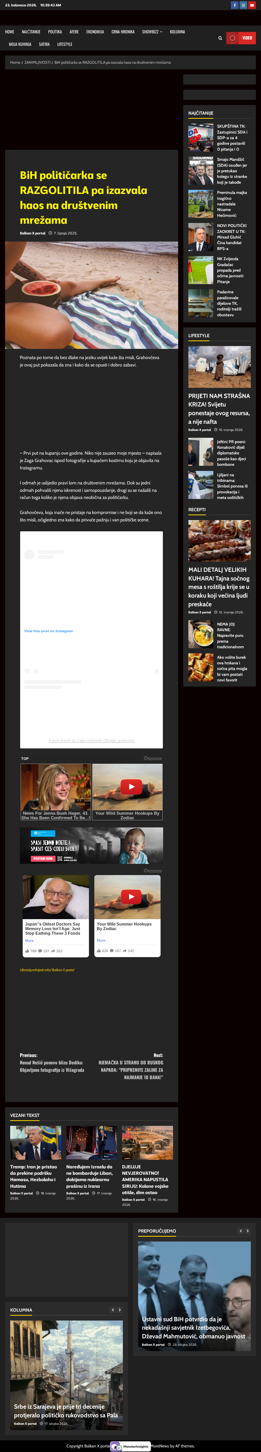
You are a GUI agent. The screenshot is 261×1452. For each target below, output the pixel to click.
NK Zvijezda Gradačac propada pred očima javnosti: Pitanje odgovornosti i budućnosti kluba (200, 270)
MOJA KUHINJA (20, 44)
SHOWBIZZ (150, 32)
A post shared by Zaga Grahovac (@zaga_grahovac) (91, 740)
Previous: (52, 1062)
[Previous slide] (113, 1310)
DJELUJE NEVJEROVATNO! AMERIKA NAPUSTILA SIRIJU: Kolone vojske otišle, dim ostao (145, 1179)
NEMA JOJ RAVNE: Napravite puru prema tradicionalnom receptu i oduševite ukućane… (200, 634)
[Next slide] (119, 1310)
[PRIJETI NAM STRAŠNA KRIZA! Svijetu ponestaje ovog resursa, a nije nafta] (219, 367)
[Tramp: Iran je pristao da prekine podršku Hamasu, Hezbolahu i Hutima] (35, 1143)
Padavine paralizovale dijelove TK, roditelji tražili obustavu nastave (200, 303)
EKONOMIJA (95, 32)
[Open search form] (220, 38)
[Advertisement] (91, 112)
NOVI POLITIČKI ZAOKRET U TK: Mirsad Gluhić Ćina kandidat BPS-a (200, 237)
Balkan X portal (32, 233)
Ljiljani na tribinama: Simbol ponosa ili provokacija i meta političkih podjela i (200, 485)
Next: (131, 1066)
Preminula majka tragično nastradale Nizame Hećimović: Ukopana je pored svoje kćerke (200, 204)
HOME (9, 32)
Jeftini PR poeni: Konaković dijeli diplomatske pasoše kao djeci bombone (200, 452)
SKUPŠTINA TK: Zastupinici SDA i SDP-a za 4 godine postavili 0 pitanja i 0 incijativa (200, 138)
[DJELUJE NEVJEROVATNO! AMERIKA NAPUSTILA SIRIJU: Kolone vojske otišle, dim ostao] (147, 1143)
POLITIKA (55, 32)
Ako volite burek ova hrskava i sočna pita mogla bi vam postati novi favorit (200, 667)
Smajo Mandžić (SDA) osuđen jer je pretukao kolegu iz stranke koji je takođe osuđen (200, 171)
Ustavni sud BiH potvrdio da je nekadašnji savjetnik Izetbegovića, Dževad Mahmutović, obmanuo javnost (193, 1327)
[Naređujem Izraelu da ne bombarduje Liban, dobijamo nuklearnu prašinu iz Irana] (91, 1143)
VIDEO (247, 38)
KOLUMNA (177, 32)
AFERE (74, 32)
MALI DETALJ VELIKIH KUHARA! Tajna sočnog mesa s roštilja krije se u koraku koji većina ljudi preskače (219, 587)
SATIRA (44, 44)
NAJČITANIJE (31, 32)
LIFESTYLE (64, 44)
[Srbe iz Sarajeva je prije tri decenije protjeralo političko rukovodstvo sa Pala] (66, 1375)
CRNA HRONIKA (123, 32)
